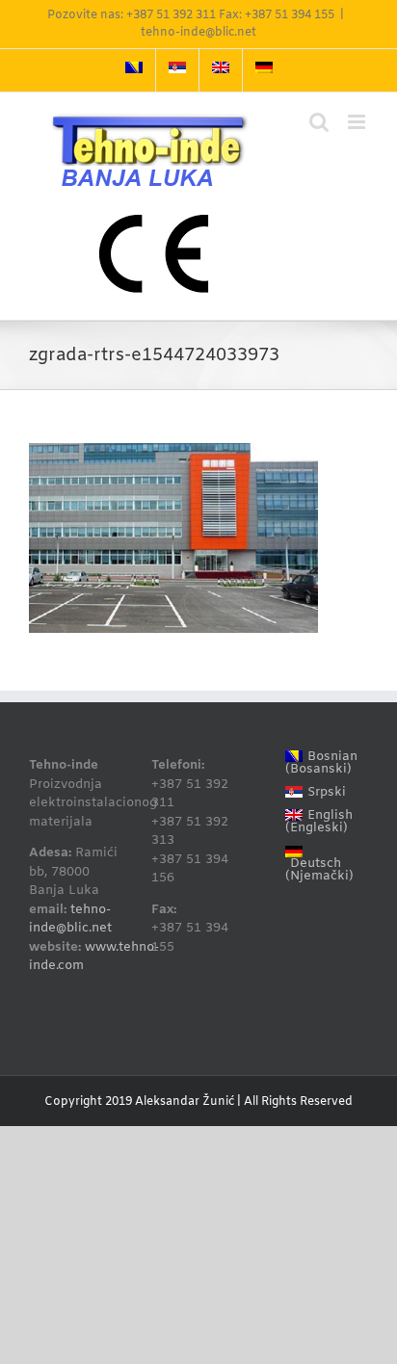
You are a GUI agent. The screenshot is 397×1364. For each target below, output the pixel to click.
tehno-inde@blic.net (198, 32)
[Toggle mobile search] (319, 122)
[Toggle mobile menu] (358, 122)
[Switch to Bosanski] (134, 70)
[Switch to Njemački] (264, 70)
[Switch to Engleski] (220, 70)
